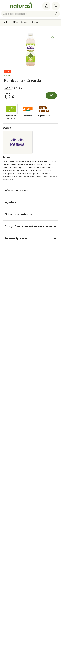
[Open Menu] (5, 6)
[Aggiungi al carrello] (51, 95)
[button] (56, 14)
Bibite (15, 22)
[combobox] (30, 14)
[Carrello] (56, 6)
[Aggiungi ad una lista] (52, 37)
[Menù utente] (46, 6)
